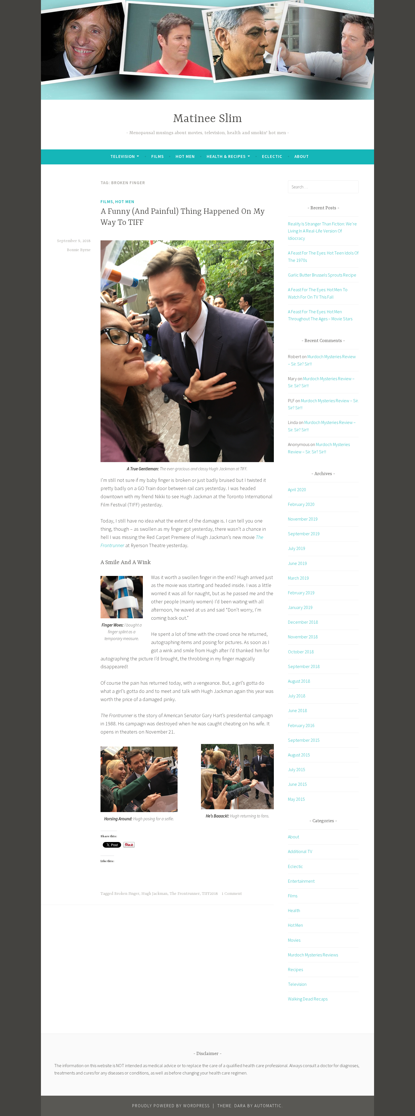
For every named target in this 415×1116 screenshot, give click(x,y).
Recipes (295, 969)
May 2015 (296, 799)
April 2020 (297, 489)
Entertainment (301, 881)
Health (294, 910)
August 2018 (299, 681)
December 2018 (303, 622)
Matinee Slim (207, 119)
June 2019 (297, 563)
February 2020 (301, 504)
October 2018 (301, 651)
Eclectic (272, 156)
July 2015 (296, 769)
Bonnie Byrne (79, 250)
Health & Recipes (226, 156)
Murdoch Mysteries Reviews (313, 955)
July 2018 (296, 696)
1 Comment (232, 893)
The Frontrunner (185, 893)
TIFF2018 (210, 893)
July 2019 (296, 548)
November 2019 (303, 519)
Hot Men (185, 156)
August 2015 (299, 755)
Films (157, 156)
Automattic (268, 1105)
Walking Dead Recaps (307, 999)
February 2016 (301, 725)
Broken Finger (126, 893)
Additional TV (300, 851)
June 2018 (297, 710)
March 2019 (298, 578)
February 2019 (301, 592)
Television (122, 156)
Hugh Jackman (154, 893)
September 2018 (304, 666)
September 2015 (304, 740)
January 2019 (300, 607)
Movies (294, 940)
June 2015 (297, 784)
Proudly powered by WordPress (171, 1105)
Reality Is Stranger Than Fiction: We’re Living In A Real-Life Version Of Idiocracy (322, 231)
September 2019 (304, 533)
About (301, 156)
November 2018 (303, 636)
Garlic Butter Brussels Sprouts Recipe (322, 275)
